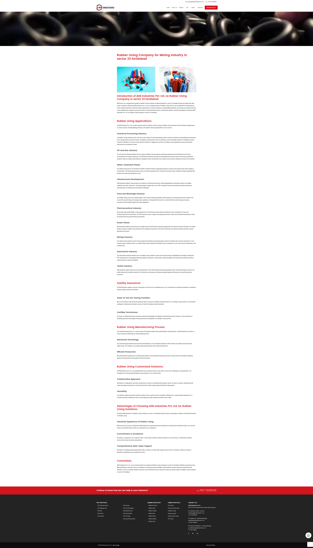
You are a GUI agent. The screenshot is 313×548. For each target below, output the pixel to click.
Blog (114, 545)
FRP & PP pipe (126, 516)
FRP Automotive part (103, 505)
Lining (193, 7)
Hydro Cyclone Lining (173, 516)
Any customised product (129, 518)
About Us (174, 7)
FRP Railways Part (102, 508)
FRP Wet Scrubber (127, 513)
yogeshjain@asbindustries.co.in (196, 1)
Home (168, 7)
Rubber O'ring (152, 521)
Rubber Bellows (152, 518)
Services (200, 7)
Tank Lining (171, 505)
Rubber (181, 7)
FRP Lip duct (101, 516)
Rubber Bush (152, 513)
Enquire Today (211, 7)
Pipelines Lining (172, 510)
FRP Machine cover (128, 510)
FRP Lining (170, 518)
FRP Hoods (100, 513)
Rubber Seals (152, 508)
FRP (187, 7)
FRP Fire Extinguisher (128, 508)
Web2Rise (212, 545)
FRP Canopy (126, 505)
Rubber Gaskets (153, 510)
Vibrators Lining (172, 513)
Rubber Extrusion (153, 505)
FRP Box (100, 510)
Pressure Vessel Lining (173, 508)
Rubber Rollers (152, 516)
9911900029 (208, 490)
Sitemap (117, 545)
